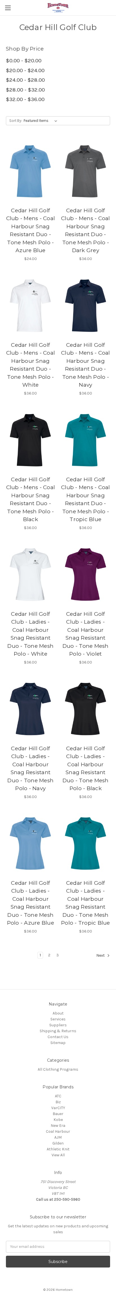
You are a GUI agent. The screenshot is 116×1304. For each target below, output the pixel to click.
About (58, 1013)
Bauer (58, 1113)
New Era (58, 1125)
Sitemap (58, 1042)
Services (58, 1019)
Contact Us (58, 1036)
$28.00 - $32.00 (25, 90)
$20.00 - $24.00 (25, 70)
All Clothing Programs (58, 1069)
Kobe (58, 1119)
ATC (58, 1096)
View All (58, 1155)
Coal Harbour (58, 1131)
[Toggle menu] (7, 7)
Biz (58, 1102)
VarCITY (58, 1107)
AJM (58, 1137)
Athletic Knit (58, 1149)
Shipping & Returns (58, 1031)
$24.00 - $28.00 (25, 80)
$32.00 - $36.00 (25, 99)
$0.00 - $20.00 (23, 61)
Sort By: (15, 120)
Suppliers (58, 1025)
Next (101, 955)
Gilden (58, 1143)
